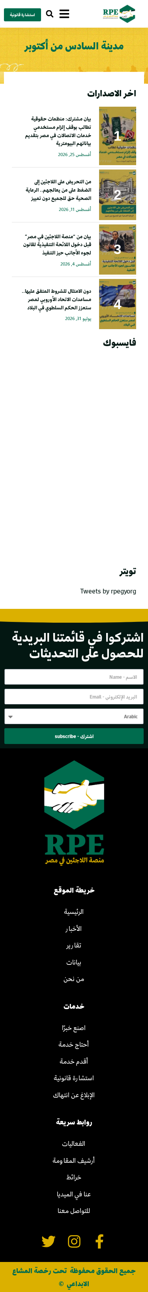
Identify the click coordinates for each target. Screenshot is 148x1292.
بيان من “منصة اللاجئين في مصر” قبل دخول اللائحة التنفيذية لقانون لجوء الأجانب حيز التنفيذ (57, 244)
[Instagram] (74, 1241)
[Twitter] (48, 1241)
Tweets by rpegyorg (108, 591)
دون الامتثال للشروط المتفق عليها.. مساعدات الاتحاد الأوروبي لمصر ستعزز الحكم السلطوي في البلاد (56, 299)
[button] (49, 14)
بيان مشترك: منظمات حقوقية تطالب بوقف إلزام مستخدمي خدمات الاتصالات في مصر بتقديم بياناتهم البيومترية (58, 130)
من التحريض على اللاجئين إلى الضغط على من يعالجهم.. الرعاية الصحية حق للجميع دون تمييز (58, 189)
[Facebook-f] (99, 1241)
